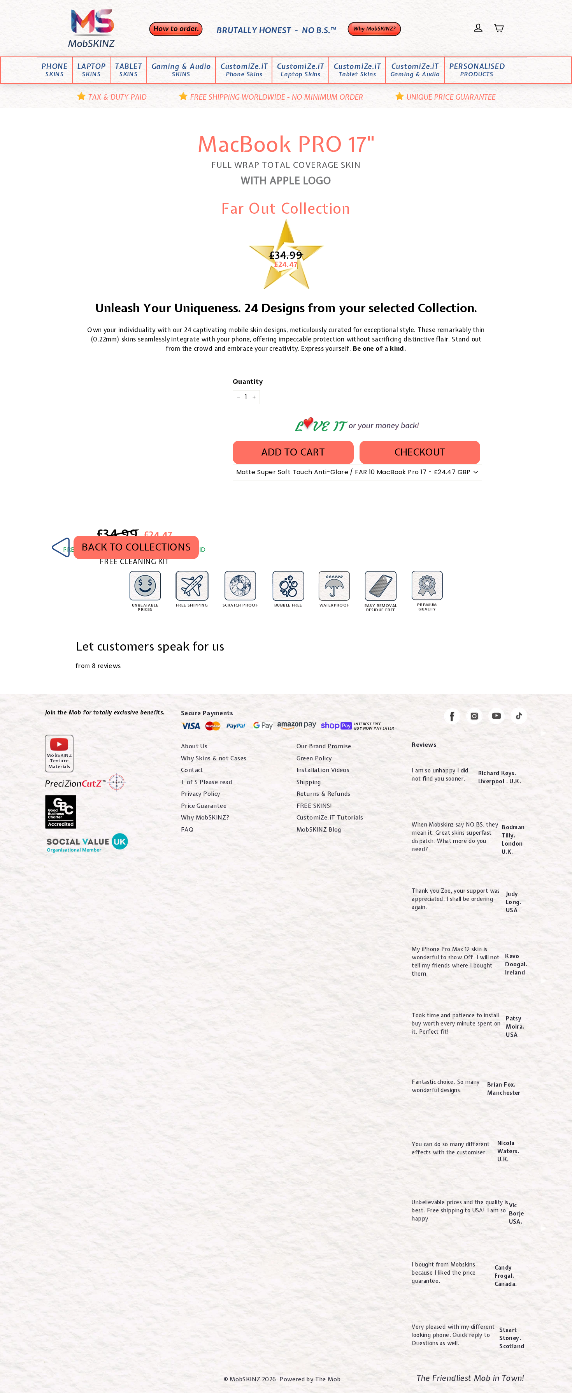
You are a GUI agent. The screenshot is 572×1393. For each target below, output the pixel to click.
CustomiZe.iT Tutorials (330, 817)
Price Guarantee (203, 806)
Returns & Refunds (324, 794)
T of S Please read (206, 782)
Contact (192, 770)
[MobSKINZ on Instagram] (474, 717)
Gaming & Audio (181, 70)
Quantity (248, 381)
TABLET (128, 70)
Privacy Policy (200, 794)
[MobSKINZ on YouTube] (496, 717)
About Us (194, 746)
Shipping (309, 782)
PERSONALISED (477, 70)
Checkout (420, 452)
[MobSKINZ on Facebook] (452, 717)
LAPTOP (91, 70)
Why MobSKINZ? (205, 817)
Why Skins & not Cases (213, 758)
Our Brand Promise (324, 746)
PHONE (54, 70)
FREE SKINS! (314, 806)
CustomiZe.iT (244, 70)
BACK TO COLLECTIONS (136, 547)
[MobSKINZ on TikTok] (519, 717)
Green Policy (314, 758)
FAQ (187, 830)
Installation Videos (323, 770)
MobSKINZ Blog (319, 830)
